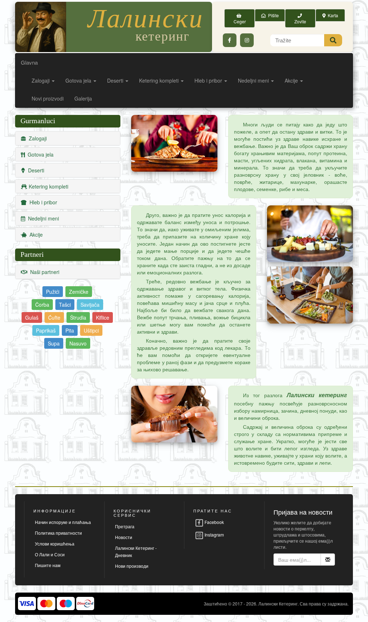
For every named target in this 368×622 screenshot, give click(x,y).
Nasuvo (78, 343)
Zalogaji (41, 80)
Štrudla (78, 317)
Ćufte (54, 317)
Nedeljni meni (254, 80)
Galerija (83, 98)
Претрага (124, 526)
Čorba (42, 304)
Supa (54, 343)
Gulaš (31, 317)
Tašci (65, 304)
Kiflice (102, 317)
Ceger (240, 18)
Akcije (292, 80)
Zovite (300, 18)
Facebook (213, 522)
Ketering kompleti (159, 80)
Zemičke (78, 291)
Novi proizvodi (48, 98)
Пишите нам (47, 565)
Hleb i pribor (209, 80)
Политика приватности (58, 533)
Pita (69, 330)
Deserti (116, 80)
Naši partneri (43, 271)
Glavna (29, 62)
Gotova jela (79, 80)
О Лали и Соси (50, 554)
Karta (332, 15)
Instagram (213, 535)
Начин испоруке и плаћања (63, 522)
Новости (123, 537)
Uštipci (91, 330)
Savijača (90, 304)
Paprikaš (46, 330)
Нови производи (131, 566)
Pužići (52, 291)
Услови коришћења (54, 543)
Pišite (272, 15)
